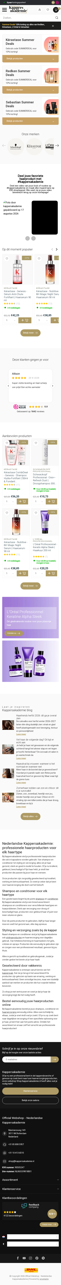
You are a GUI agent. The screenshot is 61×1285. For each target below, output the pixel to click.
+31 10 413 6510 (16, 1153)
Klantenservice (30, 1091)
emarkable (44, 1279)
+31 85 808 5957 (16, 1144)
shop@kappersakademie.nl (21, 1161)
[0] (56, 10)
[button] (16, 218)
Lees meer (21, 734)
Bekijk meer (28, 333)
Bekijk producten (15, 58)
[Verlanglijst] (48, 10)
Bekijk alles (28, 816)
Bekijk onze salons (30, 1100)
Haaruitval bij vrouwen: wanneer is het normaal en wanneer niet (35, 765)
